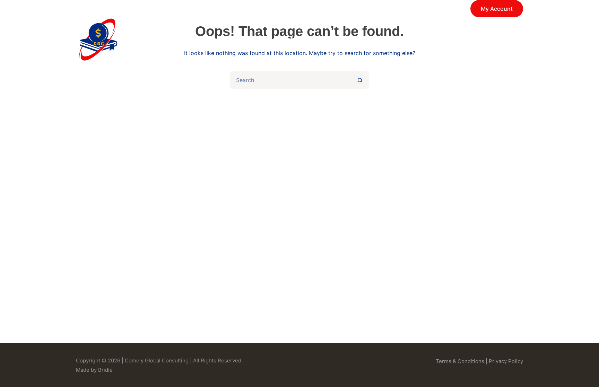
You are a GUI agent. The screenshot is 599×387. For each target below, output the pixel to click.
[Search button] (360, 80)
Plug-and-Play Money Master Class (321, 40)
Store (414, 40)
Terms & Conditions (460, 361)
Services (216, 40)
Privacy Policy (506, 361)
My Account (497, 8)
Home (168, 40)
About (457, 40)
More (499, 40)
